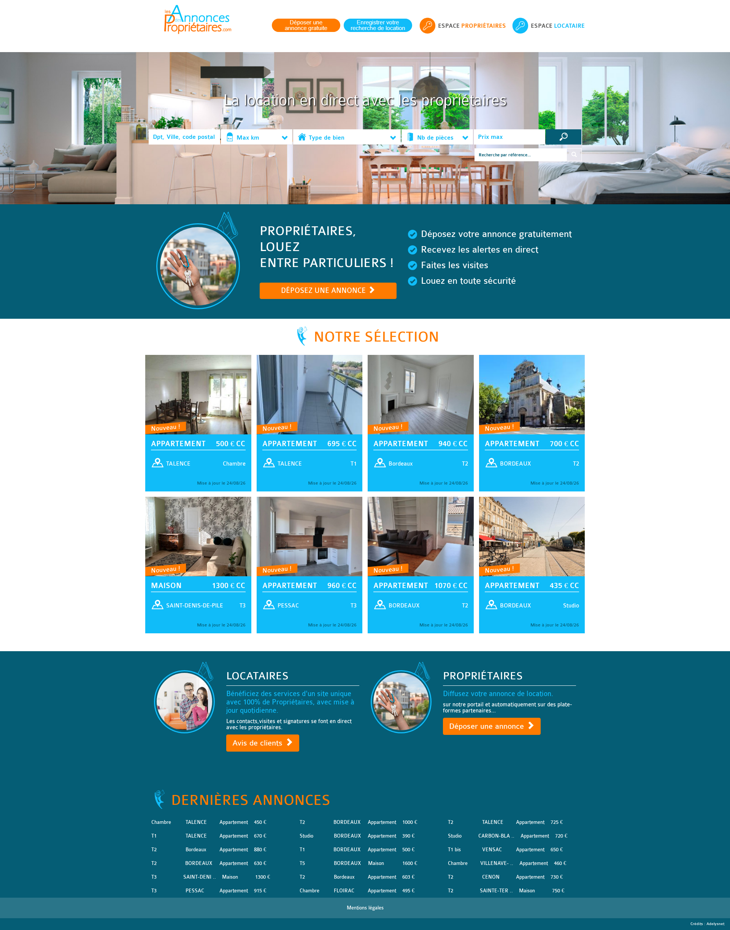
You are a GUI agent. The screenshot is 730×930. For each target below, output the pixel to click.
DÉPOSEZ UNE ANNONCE (324, 290)
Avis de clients (258, 743)
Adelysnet (715, 924)
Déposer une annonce (487, 726)
